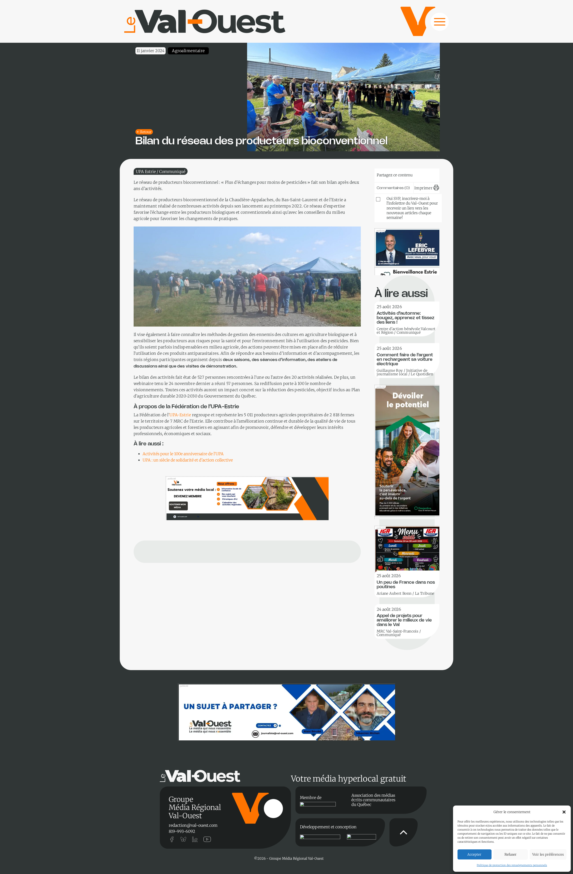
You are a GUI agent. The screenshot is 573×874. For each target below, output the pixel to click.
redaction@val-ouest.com (193, 825)
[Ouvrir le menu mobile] (435, 24)
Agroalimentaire (188, 50)
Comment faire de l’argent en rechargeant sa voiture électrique (405, 359)
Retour (146, 132)
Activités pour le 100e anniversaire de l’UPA (183, 453)
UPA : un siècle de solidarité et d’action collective (188, 460)
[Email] (415, 174)
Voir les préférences (548, 854)
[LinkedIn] (401, 174)
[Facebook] (429, 174)
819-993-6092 (182, 831)
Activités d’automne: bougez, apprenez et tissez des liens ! (405, 318)
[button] (564, 812)
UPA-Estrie (180, 414)
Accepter (474, 854)
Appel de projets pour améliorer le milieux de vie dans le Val (404, 620)
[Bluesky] (388, 174)
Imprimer (423, 188)
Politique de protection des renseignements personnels (512, 865)
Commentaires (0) (393, 188)
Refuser (511, 854)
